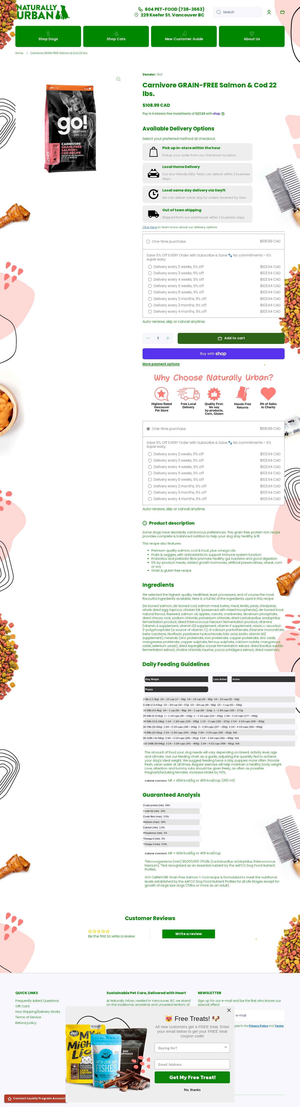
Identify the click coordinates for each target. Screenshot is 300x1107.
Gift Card (22, 1006)
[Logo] (42, 12)
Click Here (150, 227)
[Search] (217, 12)
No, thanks (192, 1089)
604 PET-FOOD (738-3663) (174, 9)
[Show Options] (226, 1048)
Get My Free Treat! (192, 1077)
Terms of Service (28, 1017)
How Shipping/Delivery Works (37, 1011)
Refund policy (25, 1023)
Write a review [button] (188, 933)
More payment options (161, 364)
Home (19, 53)
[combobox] (237, 12)
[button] (282, 12)
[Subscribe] (279, 1015)
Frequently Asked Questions (37, 1001)
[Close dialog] (229, 1010)
